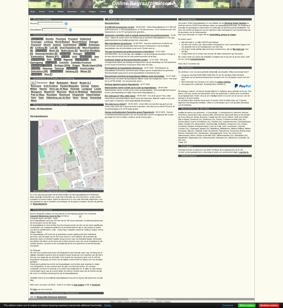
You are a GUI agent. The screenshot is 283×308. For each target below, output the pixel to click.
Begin (32, 11)
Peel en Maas (37, 94)
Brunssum (36, 86)
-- (40, 124)
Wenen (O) (85, 71)
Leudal (97, 89)
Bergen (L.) (85, 83)
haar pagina (79, 285)
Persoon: (34, 23)
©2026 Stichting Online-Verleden (142, 299)
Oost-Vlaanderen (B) (70, 48)
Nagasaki (68, 59)
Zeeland (57, 45)
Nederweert (96, 92)
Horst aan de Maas (58, 89)
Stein (33, 97)
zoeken (119, 301)
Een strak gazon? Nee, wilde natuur (120, 96)
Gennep (85, 86)
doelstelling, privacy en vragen (223, 35)
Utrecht (47, 45)
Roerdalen (52, 94)
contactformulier (197, 59)
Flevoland (61, 39)
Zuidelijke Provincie (81, 62)
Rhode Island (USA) (92, 65)
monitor (134, 301)
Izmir (74, 56)
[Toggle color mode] (111, 11)
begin (112, 301)
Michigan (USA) (62, 65)
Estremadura (37, 56)
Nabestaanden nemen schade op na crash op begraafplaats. (131, 88)
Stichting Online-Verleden (235, 23)
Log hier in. (244, 152)
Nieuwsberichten (112, 23)
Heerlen (43, 89)
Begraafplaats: (36, 30)
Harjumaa (47, 68)
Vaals (41, 97)
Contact (103, 11)
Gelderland (85, 39)
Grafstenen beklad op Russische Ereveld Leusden (126, 60)
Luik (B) (53, 48)
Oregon (76, 65)
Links (83, 11)
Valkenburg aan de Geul (58, 97)
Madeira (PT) (52, 56)
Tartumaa (59, 68)
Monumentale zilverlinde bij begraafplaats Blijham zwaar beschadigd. (135, 76)
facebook (96, 285)
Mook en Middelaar (78, 92)
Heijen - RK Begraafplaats (41, 109)
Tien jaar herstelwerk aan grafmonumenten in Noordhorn (129, 52)
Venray (84, 97)
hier (35, 289)
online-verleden (224, 82)
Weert (34, 100)
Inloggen (92, 11)
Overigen (93, 42)
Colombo (64, 62)
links (152, 301)
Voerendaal (95, 97)
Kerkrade (74, 89)
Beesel (74, 83)
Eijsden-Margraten (69, 86)
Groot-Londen (87, 68)
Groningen (36, 42)
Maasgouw (36, 92)
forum (126, 301)
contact (159, 301)
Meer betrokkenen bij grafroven (118, 43)
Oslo (49, 59)
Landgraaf (87, 89)
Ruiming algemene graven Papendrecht (122, 84)
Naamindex (72, 11)
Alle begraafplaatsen (39, 116)
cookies (167, 301)
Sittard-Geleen (93, 94)
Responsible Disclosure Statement (52, 297)
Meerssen (61, 92)
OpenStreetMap (88, 188)
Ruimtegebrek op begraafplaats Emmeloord (123, 68)
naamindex (144, 301)
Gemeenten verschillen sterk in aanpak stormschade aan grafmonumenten (137, 35)
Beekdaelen (62, 83)
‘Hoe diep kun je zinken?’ (116, 104)
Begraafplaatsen (40, 204)
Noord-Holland (79, 42)
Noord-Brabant (62, 42)
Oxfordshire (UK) (39, 71)
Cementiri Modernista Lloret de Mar (45, 216)
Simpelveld (78, 94)
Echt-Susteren (51, 86)
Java (96, 56)
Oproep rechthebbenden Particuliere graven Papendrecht (129, 112)
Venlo (75, 97)
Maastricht (49, 92)
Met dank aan (238, 49)
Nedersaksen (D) (69, 50)
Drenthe (50, 39)
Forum (51, 11)
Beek (51, 83)
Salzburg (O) (71, 71)
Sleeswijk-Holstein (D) (46, 53)
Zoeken (42, 11)
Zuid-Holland (69, 45)
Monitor (61, 11)
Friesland (73, 39)
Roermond (64, 94)
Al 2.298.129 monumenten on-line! (119, 27)
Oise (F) (48, 74)
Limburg (48, 42)
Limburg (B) (41, 48)
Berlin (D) (54, 50)
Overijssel (36, 45)
